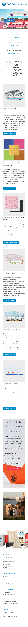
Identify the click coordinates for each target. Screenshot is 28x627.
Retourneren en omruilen (11, 596)
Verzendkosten (8, 592)
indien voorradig (14, 45)
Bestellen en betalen (10, 594)
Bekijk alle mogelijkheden (11, 242)
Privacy (6, 576)
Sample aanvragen (9, 599)
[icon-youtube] (6, 612)
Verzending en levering (10, 601)
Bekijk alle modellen (9, 133)
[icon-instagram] (12, 612)
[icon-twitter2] (9, 612)
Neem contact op (9, 583)
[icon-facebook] (3, 612)
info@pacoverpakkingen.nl (9, 561)
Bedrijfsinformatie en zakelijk (11, 603)
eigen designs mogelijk (14, 53)
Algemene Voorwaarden (10, 581)
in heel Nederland (14, 37)
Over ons (7, 579)
